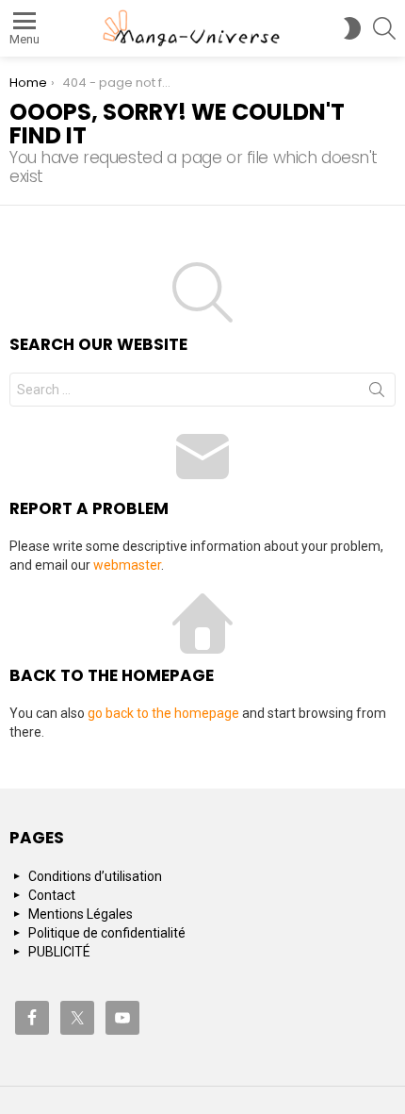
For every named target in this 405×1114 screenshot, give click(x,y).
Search (377, 393)
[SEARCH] (384, 28)
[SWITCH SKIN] (352, 28)
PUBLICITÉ (59, 951)
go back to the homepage (163, 713)
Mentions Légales (80, 914)
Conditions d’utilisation (95, 876)
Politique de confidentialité (107, 932)
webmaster (127, 565)
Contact (51, 895)
